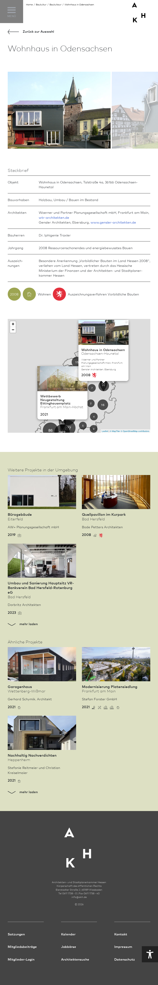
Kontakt (120, 934)
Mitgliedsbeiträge (22, 946)
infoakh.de (79, 897)
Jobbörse (68, 946)
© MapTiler (115, 431)
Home (29, 4)
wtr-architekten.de (54, 217)
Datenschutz (124, 959)
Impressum (123, 946)
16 (102, 405)
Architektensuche (75, 959)
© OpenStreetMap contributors (135, 431)
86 (50, 430)
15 (77, 362)
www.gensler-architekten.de (113, 222)
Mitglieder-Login (21, 959)
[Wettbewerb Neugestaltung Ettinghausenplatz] (62, 424)
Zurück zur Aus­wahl (38, 31)
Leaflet (105, 431)
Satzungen (16, 934)
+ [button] (13, 324)
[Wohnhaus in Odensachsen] (103, 385)
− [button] (13, 329)
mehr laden (28, 623)
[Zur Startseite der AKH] (79, 845)
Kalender (68, 934)
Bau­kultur (41, 4)
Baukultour (55, 4)
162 (62, 432)
